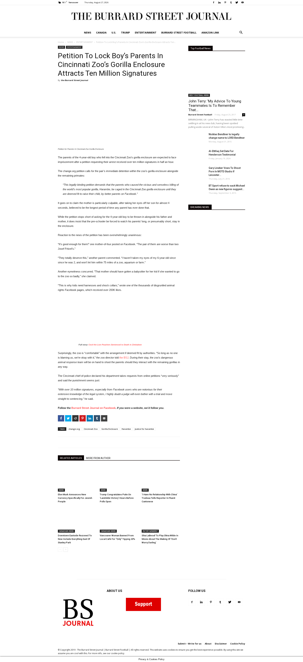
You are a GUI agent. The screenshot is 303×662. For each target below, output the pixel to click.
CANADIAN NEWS (66, 531)
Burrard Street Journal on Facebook (93, 407)
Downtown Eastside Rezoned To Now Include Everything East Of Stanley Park (75, 539)
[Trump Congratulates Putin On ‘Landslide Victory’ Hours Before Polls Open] (119, 478)
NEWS (87, 32)
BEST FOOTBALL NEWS (199, 95)
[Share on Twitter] (44, 166)
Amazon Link (210, 32)
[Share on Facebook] (44, 159)
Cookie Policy (237, 643)
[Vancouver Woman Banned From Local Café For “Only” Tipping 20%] (119, 519)
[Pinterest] (225, 2)
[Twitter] (236, 2)
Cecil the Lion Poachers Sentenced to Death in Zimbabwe (115, 345)
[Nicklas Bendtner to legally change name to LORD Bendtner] (197, 139)
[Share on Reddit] (44, 173)
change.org (74, 429)
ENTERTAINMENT (145, 32)
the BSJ (124, 357)
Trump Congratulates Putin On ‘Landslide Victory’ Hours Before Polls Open (117, 498)
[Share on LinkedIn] (44, 187)
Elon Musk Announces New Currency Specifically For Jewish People (75, 498)
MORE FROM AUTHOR (98, 458)
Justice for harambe (144, 429)
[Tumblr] (231, 2)
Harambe (126, 429)
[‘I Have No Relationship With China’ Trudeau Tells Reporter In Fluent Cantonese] (161, 478)
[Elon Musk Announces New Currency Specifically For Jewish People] (77, 478)
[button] (241, 33)
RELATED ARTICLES (71, 458)
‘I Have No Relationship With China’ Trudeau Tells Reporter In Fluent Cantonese (159, 498)
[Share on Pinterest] (44, 180)
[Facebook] (213, 2)
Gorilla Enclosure (110, 429)
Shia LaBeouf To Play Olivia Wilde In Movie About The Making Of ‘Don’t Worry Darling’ (160, 539)
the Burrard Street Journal (74, 80)
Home (61, 42)
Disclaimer (221, 643)
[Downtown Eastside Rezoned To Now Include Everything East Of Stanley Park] (77, 519)
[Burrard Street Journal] (151, 16)
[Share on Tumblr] (44, 194)
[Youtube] (242, 2)
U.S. (114, 32)
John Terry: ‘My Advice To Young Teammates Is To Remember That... (214, 105)
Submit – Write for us (189, 643)
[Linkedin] (219, 2)
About (208, 643)
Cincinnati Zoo (91, 429)
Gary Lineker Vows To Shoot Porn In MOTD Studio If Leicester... (225, 171)
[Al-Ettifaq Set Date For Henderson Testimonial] (197, 155)
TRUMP (125, 32)
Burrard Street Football (179, 32)
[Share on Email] (44, 201)
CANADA (101, 32)
